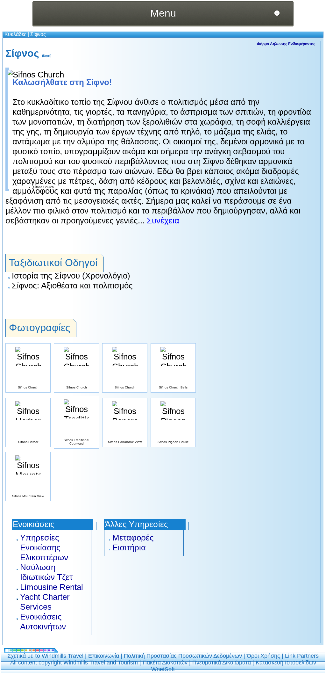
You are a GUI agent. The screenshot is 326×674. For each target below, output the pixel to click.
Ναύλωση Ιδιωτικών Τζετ (46, 572)
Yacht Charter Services (45, 602)
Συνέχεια (162, 220)
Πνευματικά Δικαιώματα (221, 662)
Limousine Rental (51, 587)
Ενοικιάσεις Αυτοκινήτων (43, 621)
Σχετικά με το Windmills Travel (45, 656)
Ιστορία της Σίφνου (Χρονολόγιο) (71, 275)
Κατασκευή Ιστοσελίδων (286, 662)
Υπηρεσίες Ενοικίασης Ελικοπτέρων (44, 547)
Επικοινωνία (103, 656)
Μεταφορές (133, 537)
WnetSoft (163, 669)
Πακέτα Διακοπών (165, 662)
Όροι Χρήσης (263, 656)
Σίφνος (38, 34)
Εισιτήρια (129, 547)
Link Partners (302, 656)
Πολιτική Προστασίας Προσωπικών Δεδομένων (183, 656)
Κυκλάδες (15, 34)
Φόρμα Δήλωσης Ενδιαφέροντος (286, 44)
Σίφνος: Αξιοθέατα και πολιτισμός (72, 285)
